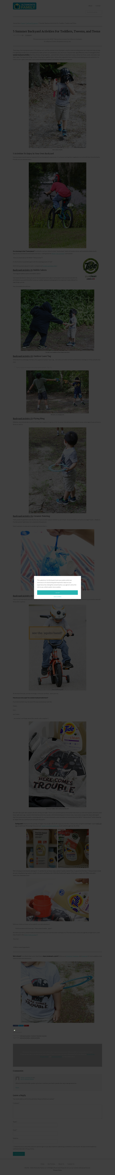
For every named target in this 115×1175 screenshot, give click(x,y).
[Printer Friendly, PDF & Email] (14, 1030)
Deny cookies (57, 596)
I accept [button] (57, 592)
